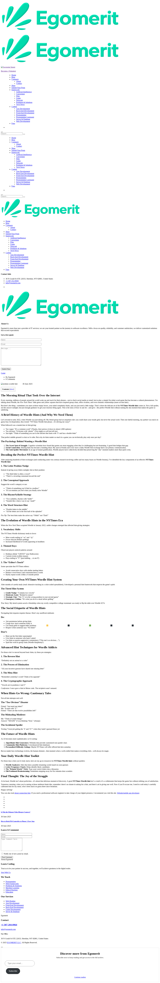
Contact (19, 83)
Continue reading (80, 977)
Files (18, 96)
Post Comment (7, 857)
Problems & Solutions (24, 102)
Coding (14, 107)
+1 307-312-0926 (12, 281)
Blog (13, 77)
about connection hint (22, 793)
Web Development (23, 121)
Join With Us (6, 872)
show (11, 389)
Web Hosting (10, 901)
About (18, 81)
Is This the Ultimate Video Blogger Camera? (15, 812)
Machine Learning (12, 888)
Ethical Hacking (12, 890)
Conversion (20, 94)
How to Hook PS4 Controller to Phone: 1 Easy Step (17, 821)
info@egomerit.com (13, 283)
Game (18, 98)
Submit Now (6, 369)
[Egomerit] (60, 30)
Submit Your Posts (18, 88)
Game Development (13, 909)
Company (15, 79)
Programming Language (25, 117)
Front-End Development (25, 113)
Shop (13, 86)
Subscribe (13, 971)
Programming (21, 115)
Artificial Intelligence (24, 92)
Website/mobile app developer (128, 793)
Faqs (13, 123)
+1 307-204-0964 (9, 925)
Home (13, 75)
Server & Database (23, 119)
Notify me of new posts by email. (16, 854)
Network (19, 100)
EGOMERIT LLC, (14, 943)
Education (9, 892)
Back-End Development (25, 111)
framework (15, 90)
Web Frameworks (12, 884)
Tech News (20, 104)
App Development (23, 109)
